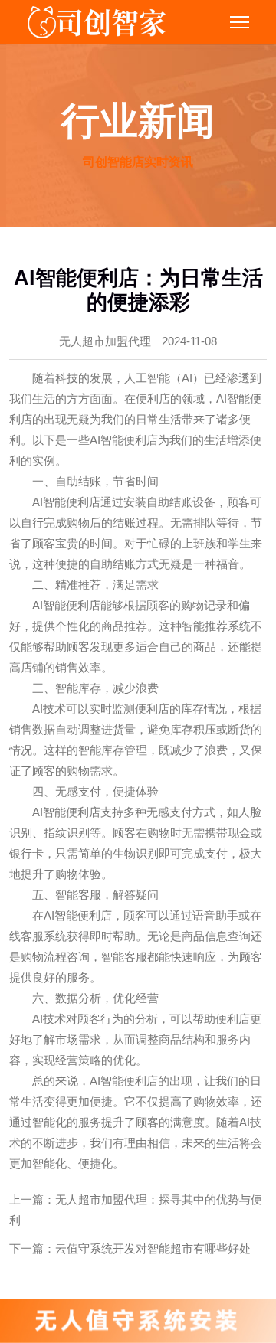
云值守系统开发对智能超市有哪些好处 (153, 1248)
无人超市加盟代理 (105, 341)
